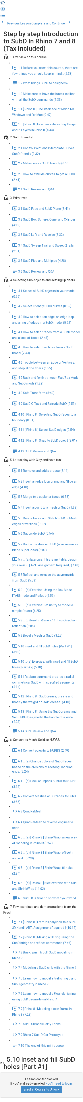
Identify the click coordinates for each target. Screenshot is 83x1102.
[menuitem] (2, 10)
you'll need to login (59, 1083)
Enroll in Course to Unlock (41, 1089)
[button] (2, 4)
